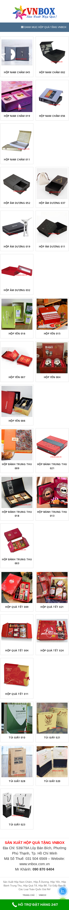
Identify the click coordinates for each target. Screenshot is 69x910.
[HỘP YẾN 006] (16, 401)
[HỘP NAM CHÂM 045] (16, 52)
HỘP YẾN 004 (52, 377)
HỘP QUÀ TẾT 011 (16, 694)
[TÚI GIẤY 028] (16, 761)
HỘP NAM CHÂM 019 (17, 116)
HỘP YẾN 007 (17, 377)
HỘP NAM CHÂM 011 (17, 159)
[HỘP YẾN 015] (52, 314)
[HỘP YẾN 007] (16, 357)
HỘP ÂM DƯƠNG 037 (52, 203)
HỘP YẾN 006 (17, 420)
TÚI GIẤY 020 (52, 781)
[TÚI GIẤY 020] (52, 761)
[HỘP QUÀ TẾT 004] (16, 630)
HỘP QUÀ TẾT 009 (16, 606)
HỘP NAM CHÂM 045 (17, 72)
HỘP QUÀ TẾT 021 (52, 606)
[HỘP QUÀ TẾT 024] (52, 630)
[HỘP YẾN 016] (16, 314)
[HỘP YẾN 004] (52, 357)
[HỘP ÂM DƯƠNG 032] (16, 270)
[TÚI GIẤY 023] (16, 805)
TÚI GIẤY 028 (17, 781)
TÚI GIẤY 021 (52, 737)
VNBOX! (42, 895)
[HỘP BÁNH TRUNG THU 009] (16, 444)
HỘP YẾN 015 (52, 333)
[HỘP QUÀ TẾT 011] (16, 674)
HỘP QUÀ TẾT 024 (52, 650)
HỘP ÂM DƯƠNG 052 (17, 203)
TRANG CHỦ (28, 895)
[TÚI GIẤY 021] (52, 718)
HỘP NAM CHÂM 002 (52, 72)
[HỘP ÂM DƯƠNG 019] (16, 227)
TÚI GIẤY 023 (17, 824)
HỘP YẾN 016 (17, 333)
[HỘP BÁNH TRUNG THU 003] (16, 540)
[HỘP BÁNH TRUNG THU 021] (52, 444)
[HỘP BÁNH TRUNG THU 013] (52, 492)
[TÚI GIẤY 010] (16, 718)
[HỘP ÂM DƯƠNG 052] (16, 183)
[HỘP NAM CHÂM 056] (52, 96)
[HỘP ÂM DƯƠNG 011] (52, 227)
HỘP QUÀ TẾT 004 (16, 650)
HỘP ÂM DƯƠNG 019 (17, 246)
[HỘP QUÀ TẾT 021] (52, 587)
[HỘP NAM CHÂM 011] (16, 139)
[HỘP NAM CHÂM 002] (52, 52)
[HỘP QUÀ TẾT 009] (16, 587)
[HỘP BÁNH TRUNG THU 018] (16, 492)
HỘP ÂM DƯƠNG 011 (52, 246)
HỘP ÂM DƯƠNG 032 (17, 290)
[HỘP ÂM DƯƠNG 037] (52, 183)
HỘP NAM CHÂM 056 (52, 116)
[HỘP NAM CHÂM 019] (16, 96)
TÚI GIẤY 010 (17, 737)
